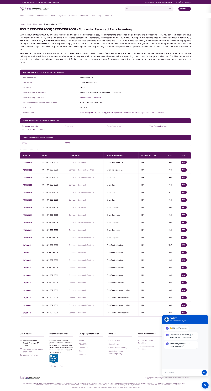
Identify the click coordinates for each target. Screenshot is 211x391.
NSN (29, 24)
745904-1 (27, 245)
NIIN (93, 16)
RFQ (183, 162)
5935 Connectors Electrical (90, 97)
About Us (30, 16)
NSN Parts (73, 16)
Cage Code (62, 16)
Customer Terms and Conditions (146, 348)
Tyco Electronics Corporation (152, 112)
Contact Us (108, 16)
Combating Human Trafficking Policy (115, 352)
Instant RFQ (184, 9)
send (204, 372)
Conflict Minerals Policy (117, 347)
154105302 (27, 162)
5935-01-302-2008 (50, 162)
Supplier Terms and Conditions (145, 341)
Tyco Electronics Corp (131, 112)
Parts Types (84, 16)
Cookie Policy (113, 344)
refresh (205, 319)
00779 (67, 143)
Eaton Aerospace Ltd (88, 112)
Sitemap (82, 355)
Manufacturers (42, 16)
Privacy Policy (114, 340)
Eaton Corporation (114, 112)
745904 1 (26, 253)
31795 (24, 143)
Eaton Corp (101, 112)
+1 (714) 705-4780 (184, 2)
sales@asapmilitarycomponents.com (160, 2)
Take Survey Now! (56, 366)
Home (22, 16)
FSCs (53, 16)
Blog (99, 16)
